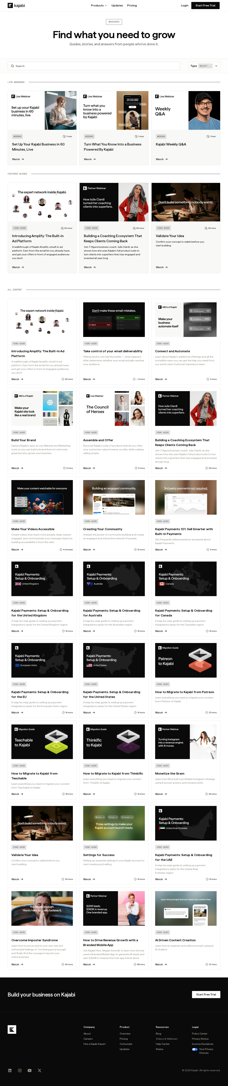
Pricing (132, 5)
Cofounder (126, 1044)
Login (184, 5)
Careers (88, 1038)
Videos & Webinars (167, 1038)
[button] (99, 5)
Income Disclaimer (202, 1044)
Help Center (163, 1044)
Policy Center (199, 1033)
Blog (158, 1033)
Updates (117, 5)
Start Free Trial (205, 5)
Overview (125, 1033)
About (87, 1033)
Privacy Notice (200, 1038)
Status (159, 1049)
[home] (16, 5)
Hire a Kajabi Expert (94, 1044)
